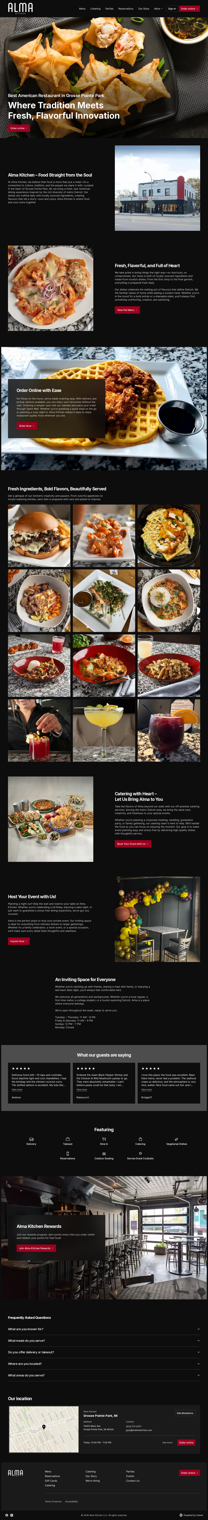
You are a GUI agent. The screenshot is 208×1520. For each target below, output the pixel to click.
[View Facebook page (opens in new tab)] (7, 1515)
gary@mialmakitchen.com (139, 1430)
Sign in (172, 8)
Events (130, 1476)
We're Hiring (93, 1480)
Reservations (125, 8)
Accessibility (71, 1501)
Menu (82, 8)
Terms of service (53, 1501)
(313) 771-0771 (133, 1426)
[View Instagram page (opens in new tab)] (12, 1515)
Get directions (185, 1413)
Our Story (143, 8)
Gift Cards (51, 1480)
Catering (95, 8)
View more (17, 1089)
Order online (186, 1442)
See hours (167, 1442)
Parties (109, 8)
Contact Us (132, 1480)
